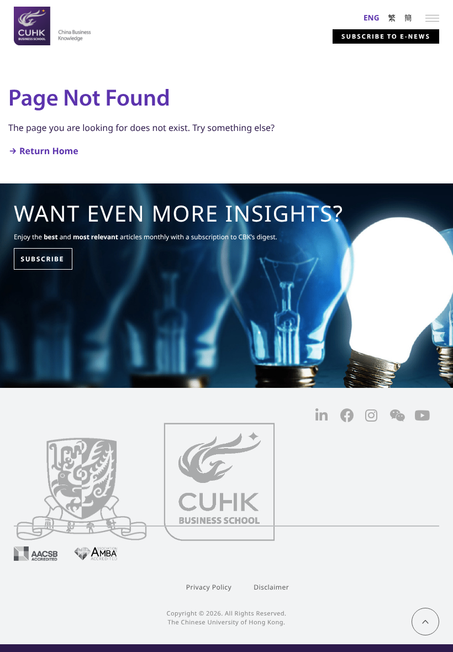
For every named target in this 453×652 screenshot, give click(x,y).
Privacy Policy (208, 587)
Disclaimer (271, 587)
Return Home (48, 151)
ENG (372, 17)
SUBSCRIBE (42, 259)
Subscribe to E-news (385, 37)
